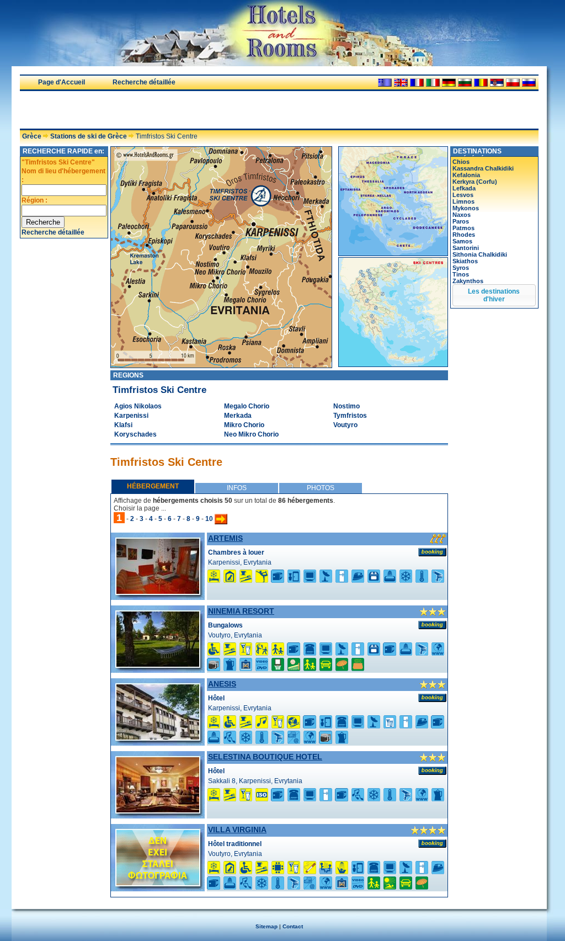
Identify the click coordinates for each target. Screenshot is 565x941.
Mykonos (465, 208)
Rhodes (463, 234)
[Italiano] (432, 82)
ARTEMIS (225, 538)
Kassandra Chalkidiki (483, 168)
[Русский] (528, 82)
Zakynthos (467, 281)
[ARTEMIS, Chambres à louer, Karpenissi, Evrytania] (157, 592)
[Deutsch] (448, 82)
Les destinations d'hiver (494, 295)
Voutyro (345, 425)
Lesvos (462, 195)
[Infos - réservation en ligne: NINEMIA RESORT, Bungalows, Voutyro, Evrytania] (432, 624)
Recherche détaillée (144, 82)
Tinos (460, 274)
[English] (400, 82)
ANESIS (222, 683)
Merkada (238, 415)
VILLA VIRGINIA (237, 829)
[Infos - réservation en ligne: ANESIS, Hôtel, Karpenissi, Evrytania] (432, 697)
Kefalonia (466, 175)
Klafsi (123, 425)
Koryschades (135, 434)
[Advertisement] (149, 109)
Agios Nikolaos (138, 406)
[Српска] (496, 82)
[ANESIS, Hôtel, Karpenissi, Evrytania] (157, 737)
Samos (462, 241)
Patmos (463, 228)
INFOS (237, 488)
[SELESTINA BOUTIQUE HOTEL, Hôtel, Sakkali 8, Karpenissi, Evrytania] (157, 810)
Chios (461, 161)
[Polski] (512, 82)
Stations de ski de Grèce (88, 136)
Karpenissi (131, 415)
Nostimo (346, 406)
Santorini (465, 247)
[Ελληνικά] (384, 82)
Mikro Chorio (244, 425)
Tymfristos (350, 415)
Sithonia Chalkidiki (479, 254)
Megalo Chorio (246, 406)
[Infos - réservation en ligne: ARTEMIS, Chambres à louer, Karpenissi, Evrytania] (432, 551)
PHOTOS (320, 488)
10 (209, 519)
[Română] (480, 82)
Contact (292, 926)
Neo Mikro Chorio (251, 434)
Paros (460, 221)
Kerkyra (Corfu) (474, 181)
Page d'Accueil (61, 82)
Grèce (31, 136)
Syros (460, 267)
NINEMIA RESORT (241, 611)
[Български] (464, 82)
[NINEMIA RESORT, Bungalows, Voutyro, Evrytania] (157, 664)
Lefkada (464, 188)
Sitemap (266, 926)
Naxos (461, 214)
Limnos (463, 201)
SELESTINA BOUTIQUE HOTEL (265, 756)
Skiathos (465, 261)
